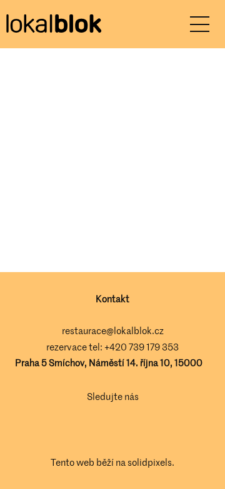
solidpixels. (151, 462)
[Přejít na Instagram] (130, 429)
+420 (116, 346)
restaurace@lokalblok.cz (113, 330)
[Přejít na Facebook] (95, 429)
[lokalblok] (53, 24)
